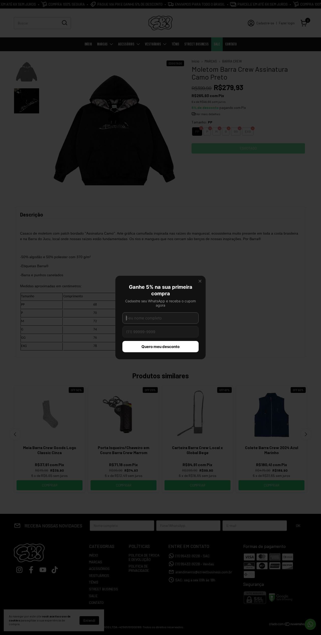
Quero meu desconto (160, 346)
